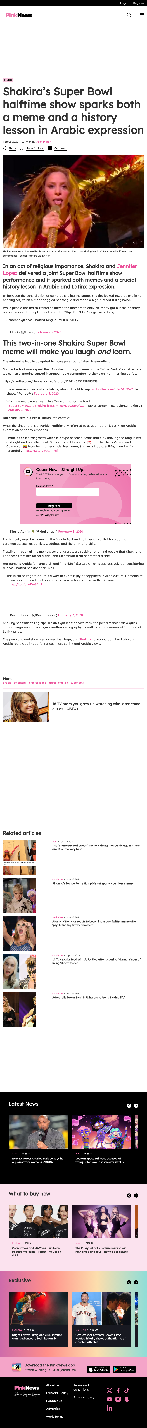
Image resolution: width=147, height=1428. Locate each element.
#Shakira (39, 405)
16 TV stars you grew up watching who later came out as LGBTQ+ (96, 706)
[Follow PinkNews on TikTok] (127, 1391)
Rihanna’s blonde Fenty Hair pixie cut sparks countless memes (93, 883)
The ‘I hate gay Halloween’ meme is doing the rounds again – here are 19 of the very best (96, 847)
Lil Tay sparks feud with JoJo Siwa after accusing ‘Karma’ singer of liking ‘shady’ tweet (96, 961)
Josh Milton (43, 141)
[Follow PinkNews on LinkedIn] (109, 1408)
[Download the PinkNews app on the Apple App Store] (98, 1369)
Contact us (54, 1401)
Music (8, 79)
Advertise (53, 1409)
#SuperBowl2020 (18, 405)
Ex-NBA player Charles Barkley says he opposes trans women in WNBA (37, 1160)
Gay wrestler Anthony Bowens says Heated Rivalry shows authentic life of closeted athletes (100, 1338)
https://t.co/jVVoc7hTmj (40, 450)
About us (52, 1385)
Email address (48, 486)
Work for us (54, 1416)
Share (12, 148)
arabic (7, 682)
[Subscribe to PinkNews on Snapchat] (127, 1400)
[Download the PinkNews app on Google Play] (124, 1369)
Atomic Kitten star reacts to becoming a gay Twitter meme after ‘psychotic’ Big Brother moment (94, 923)
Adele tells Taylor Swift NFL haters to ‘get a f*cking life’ (88, 997)
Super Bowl (78, 682)
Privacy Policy (50, 515)
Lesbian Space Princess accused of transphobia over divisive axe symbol (99, 1160)
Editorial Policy (57, 1393)
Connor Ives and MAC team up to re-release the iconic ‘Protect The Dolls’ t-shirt (37, 1251)
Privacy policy (84, 1397)
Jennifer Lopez (37, 682)
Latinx (52, 682)
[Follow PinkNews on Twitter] (109, 1391)
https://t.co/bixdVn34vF (24, 584)
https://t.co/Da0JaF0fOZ (65, 405)
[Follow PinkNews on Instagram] (118, 1400)
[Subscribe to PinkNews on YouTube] (109, 1400)
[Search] (129, 15)
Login (123, 3)
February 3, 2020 (48, 332)
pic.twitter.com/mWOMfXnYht (113, 389)
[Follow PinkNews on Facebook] (118, 1391)
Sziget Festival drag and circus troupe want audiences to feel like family (37, 1336)
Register (138, 3)
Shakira (85, 639)
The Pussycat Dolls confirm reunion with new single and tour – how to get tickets (101, 1249)
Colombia (20, 682)
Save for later (35, 148)
